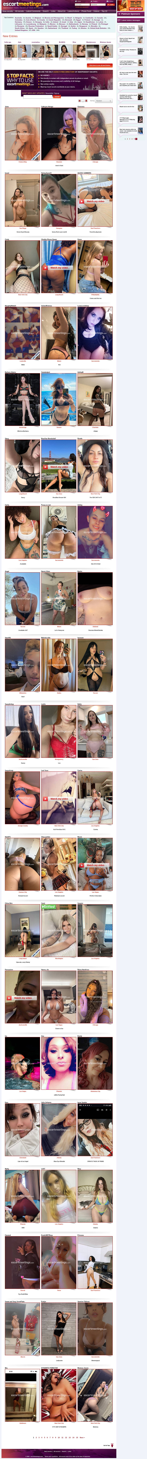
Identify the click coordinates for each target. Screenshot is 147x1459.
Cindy (7, 239)
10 (59, 1437)
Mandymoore (91, 42)
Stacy (7, 438)
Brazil (69, 18)
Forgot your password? (82, 7)
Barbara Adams (10, 372)
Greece (29, 22)
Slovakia (94, 26)
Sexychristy (9, 770)
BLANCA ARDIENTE (63, 42)
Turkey (74, 28)
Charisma (81, 107)
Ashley (80, 505)
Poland (94, 24)
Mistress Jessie (105, 42)
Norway (85, 24)
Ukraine (84, 28)
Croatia (42, 20)
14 (73, 1437)
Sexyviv (80, 903)
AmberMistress (46, 306)
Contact (111, 1)
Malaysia (43, 24)
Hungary (38, 22)
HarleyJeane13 (46, 173)
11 (62, 1437)
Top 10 (104, 11)
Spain (31, 28)
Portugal (104, 24)
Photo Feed (86, 11)
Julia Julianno (46, 1102)
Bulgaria (78, 18)
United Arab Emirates (98, 28)
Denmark (68, 20)
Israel (64, 22)
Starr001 (8, 638)
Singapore (83, 26)
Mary (79, 1169)
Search (46, 11)
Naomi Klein (45, 571)
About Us (61, 11)
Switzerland (52, 28)
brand (7, 173)
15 (77, 1437)
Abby (47, 42)
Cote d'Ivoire (31, 20)
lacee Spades (82, 1102)
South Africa (20, 28)
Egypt (78, 20)
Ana (42, 1036)
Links (53, 11)
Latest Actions (73, 11)
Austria (28, 18)
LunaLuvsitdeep (83, 306)
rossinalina (36, 42)
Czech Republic (55, 20)
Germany (18, 22)
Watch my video (95, 201)
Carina (80, 770)
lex (6, 1036)
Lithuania (18, 24)
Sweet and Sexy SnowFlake (14, 1301)
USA (33, 30)
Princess (81, 1235)
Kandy (80, 1036)
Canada (100, 18)
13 (70, 1437)
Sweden (41, 28)
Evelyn (43, 1301)
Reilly (7, 1169)
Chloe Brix (8, 903)
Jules (7, 107)
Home (79, 1)
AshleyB (80, 372)
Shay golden (45, 837)
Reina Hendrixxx (83, 970)
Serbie (73, 26)
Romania (20, 26)
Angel (7, 571)
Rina (74, 42)
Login (111, 4)
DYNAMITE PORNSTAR (49, 1368)
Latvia (100, 22)
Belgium (38, 18)
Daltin (80, 704)
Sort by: (92, 101)
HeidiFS (8, 837)
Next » (82, 1437)
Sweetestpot (45, 372)
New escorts (8, 11)
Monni (80, 837)
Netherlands (74, 24)
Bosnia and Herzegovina (54, 18)
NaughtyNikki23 (10, 306)
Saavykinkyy (9, 704)
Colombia (18, 20)
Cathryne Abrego (47, 107)
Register (95, 1)
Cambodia (89, 18)
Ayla (19, 42)
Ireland (55, 22)
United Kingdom (21, 30)
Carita (7, 505)
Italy (71, 22)
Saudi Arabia (52, 26)
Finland (87, 20)
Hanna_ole (45, 970)
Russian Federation (36, 26)
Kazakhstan (90, 22)
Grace (80, 239)
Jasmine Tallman (84, 1301)
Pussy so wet (46, 505)
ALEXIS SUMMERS (84, 173)
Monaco (62, 24)
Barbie (80, 571)
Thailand (64, 28)
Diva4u (80, 438)
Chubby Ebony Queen (49, 239)
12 (66, 1437)
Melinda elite (45, 638)
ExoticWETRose (47, 1235)
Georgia (97, 20)
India (47, 22)
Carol (43, 903)
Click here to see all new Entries (99, 65)
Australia (18, 18)
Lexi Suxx (44, 770)
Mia (6, 1368)
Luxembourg (31, 24)
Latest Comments (33, 11)
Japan (79, 22)
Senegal (64, 26)
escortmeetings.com (36, 1456)
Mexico (53, 24)
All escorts (19, 11)
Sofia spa (7, 42)
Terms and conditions (51, 1456)
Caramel (8, 1235)
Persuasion (9, 970)
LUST (43, 1169)
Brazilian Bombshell (48, 438)
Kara (6, 1102)
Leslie (43, 704)
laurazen (81, 638)
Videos (96, 11)
